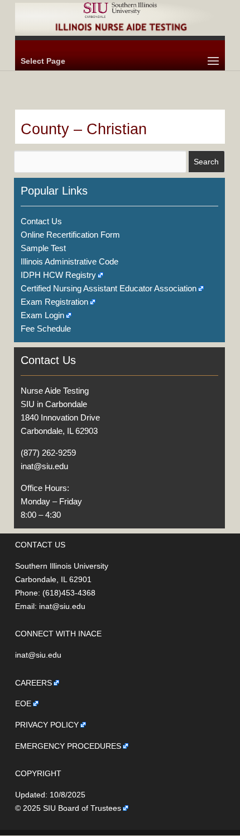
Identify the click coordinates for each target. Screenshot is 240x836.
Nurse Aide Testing (55, 390)
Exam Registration (54, 301)
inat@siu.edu (44, 466)
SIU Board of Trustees (82, 808)
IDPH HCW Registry (58, 275)
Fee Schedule (46, 328)
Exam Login (42, 315)
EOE (23, 703)
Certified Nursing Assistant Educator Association (108, 288)
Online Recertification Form (70, 234)
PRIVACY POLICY (47, 724)
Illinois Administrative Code (69, 261)
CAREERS (33, 682)
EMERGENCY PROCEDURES (68, 745)
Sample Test (43, 248)
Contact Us (41, 221)
